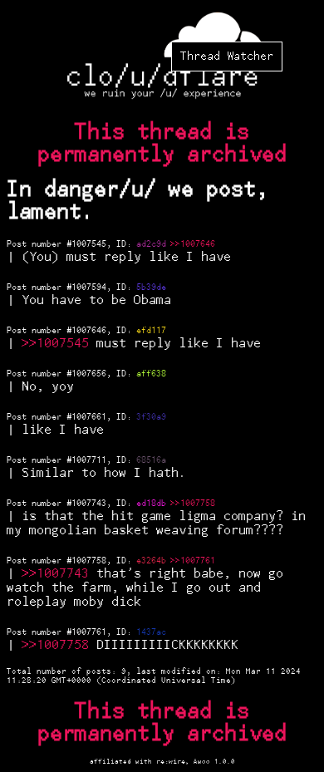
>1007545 (59, 344)
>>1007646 (192, 244)
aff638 (151, 374)
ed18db (151, 504)
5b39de (151, 288)
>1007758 (59, 645)
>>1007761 (192, 561)
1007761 (88, 632)
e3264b (151, 561)
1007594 (88, 288)
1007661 (88, 417)
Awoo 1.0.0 (214, 761)
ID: (126, 244)
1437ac (151, 632)
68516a (151, 460)
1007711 (88, 460)
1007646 (88, 331)
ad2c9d (151, 244)
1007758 (88, 561)
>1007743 (59, 574)
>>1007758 (192, 504)
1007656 (88, 374)
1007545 (88, 244)
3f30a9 (151, 417)
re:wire (170, 761)
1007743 (88, 504)
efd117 (151, 331)
